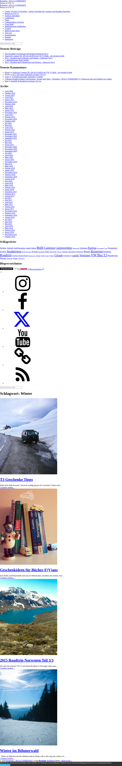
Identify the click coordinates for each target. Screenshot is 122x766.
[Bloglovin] (23, 365)
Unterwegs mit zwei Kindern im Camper (96, 79)
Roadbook (107, 252)
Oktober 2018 (10, 175)
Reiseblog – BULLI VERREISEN (19, 761)
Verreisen (84, 255)
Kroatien (41, 252)
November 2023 (11, 113)
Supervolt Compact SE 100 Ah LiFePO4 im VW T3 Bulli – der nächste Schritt (34, 56)
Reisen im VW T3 (12, 14)
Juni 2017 (8, 200)
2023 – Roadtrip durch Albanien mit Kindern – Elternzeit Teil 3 (28, 58)
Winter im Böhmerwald (19, 750)
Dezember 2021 (11, 134)
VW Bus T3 (99, 255)
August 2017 (10, 196)
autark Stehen (31, 248)
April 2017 (9, 202)
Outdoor (65, 252)
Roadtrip (6, 255)
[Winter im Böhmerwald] (28, 745)
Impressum (9, 39)
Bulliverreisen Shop (12, 31)
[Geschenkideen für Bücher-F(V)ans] (28, 564)
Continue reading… (7, 487)
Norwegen (53, 252)
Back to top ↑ (67, 761)
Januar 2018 (9, 190)
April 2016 (9, 226)
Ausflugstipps (19, 248)
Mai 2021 (8, 142)
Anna (7, 77)
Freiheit (3, 252)
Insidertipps (14, 251)
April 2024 (9, 106)
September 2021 (11, 138)
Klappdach (29, 252)
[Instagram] (23, 292)
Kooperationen (10, 35)
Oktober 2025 (10, 93)
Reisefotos (79, 252)
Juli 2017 (8, 198)
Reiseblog (72, 252)
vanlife (75, 255)
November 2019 (11, 162)
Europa (92, 247)
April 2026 (9, 91)
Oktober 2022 (10, 121)
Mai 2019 (8, 164)
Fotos (105, 248)
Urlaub (59, 255)
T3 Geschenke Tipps (16, 479)
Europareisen (100, 248)
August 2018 (10, 179)
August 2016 (10, 217)
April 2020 (9, 155)
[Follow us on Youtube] (23, 347)
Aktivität (10, 248)
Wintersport (21, 258)
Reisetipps (97, 251)
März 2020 (9, 157)
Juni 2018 (8, 181)
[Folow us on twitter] (23, 328)
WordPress (51, 761)
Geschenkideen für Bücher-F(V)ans (29, 570)
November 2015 (11, 235)
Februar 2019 (10, 168)
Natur (47, 252)
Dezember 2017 (11, 192)
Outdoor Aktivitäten (12, 16)
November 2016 (11, 211)
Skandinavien (32, 255)
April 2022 (9, 128)
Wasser (3, 258)
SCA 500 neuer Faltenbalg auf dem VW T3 (29, 75)
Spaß (42, 256)
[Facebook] (23, 310)
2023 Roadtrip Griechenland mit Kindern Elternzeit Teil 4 (26, 54)
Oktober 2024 (10, 104)
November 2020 (11, 149)
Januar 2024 (9, 110)
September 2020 (11, 151)
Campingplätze (64, 247)
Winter (15, 258)
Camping (49, 247)
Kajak (23, 252)
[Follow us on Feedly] (23, 383)
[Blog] (35, 269)
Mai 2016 (8, 224)
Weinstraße (10, 258)
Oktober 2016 (10, 213)
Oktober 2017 (10, 194)
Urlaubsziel (67, 256)
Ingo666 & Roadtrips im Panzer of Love (26, 81)
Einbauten (83, 248)
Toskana (51, 256)
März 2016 (9, 228)
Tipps (7, 20)
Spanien (38, 256)
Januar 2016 (9, 232)
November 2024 (11, 102)
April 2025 (9, 98)
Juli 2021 (8, 140)
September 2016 (11, 215)
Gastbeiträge (9, 18)
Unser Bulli (9, 24)
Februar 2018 (10, 187)
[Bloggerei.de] (22, 269)
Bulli (40, 247)
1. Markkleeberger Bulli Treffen (17, 60)
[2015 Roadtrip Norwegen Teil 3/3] (28, 654)
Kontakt (8, 37)
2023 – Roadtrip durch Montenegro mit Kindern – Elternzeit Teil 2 (30, 62)
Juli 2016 (8, 220)
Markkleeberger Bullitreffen (15, 26)
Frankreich (112, 248)
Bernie (7, 72)
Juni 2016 (8, 222)
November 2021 (11, 136)
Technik (8, 29)
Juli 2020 (8, 153)
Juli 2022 (8, 123)
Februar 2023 (10, 117)
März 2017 (9, 205)
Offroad (59, 252)
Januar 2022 (9, 132)
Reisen (87, 251)
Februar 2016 (10, 230)
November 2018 (11, 172)
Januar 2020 (9, 160)
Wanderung (113, 255)
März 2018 (9, 185)
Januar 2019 (9, 170)
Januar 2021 (9, 145)
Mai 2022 (8, 125)
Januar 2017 (9, 209)
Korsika (35, 252)
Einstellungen (5, 765)
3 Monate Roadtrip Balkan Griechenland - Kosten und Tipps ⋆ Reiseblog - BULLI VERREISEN (41, 79)
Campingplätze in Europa (14, 22)
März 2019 (9, 166)
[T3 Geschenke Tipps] (28, 474)
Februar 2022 (10, 130)
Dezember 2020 (11, 147)
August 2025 (10, 95)
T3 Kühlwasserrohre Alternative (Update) (27, 77)
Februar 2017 (10, 207)
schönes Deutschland (20, 256)
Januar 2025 (9, 100)
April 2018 (9, 183)
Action (3, 248)
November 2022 (11, 119)
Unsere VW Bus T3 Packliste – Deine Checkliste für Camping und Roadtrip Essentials (37, 11)
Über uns (8, 33)
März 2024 (9, 108)
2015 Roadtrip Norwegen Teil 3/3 (26, 660)
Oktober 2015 (10, 237)
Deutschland (76, 248)
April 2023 (9, 115)
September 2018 (11, 177)
